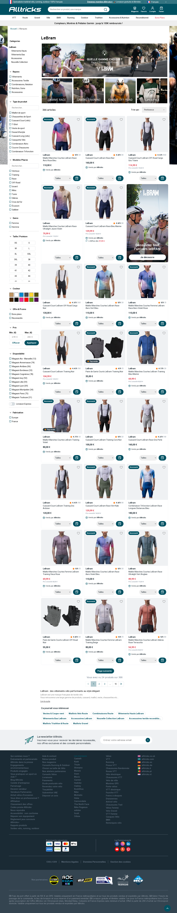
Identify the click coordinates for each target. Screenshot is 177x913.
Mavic (77, 777)
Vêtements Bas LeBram (54, 718)
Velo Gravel (111, 811)
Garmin (77, 780)
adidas (77, 810)
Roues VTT (111, 771)
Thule (77, 764)
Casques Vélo (112, 817)
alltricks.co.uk (148, 756)
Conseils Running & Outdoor (56, 765)
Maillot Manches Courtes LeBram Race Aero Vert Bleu (102, 307)
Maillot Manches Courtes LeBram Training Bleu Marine (146, 372)
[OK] (148, 740)
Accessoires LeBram (81, 718)
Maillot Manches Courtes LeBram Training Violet (61, 441)
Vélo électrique (113, 774)
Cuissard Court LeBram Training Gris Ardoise (58, 507)
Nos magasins (49, 762)
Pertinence (149, 110)
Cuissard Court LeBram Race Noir (100, 158)
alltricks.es (147, 762)
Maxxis (77, 771)
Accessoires (16, 58)
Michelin (78, 795)
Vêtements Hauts (19, 51)
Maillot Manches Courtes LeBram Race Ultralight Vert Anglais (145, 573)
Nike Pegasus (81, 807)
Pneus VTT (111, 765)
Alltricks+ (15, 822)
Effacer (16, 343)
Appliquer (32, 343)
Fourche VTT (112, 792)
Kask (76, 761)
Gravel (37, 18)
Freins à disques (114, 795)
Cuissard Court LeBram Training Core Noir (104, 440)
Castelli (77, 758)
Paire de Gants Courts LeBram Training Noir (104, 371)
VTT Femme (111, 814)
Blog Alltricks (17, 780)
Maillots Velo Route (78, 713)
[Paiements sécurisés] (61, 846)
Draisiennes (112, 798)
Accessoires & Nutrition (119, 18)
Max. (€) (28, 332)
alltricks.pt (147, 771)
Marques (23, 29)
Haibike (77, 783)
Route (25, 18)
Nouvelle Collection (19, 62)
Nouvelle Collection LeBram (110, 718)
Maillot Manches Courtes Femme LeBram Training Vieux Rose (61, 573)
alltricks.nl (147, 774)
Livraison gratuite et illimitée (114, 2)
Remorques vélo (114, 823)
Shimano (78, 767)
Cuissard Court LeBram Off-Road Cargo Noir (60, 307)
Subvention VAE (50, 792)
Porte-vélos (111, 786)
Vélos (108, 756)
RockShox (79, 789)
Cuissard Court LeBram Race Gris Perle (145, 440)
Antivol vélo (111, 801)
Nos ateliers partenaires (54, 771)
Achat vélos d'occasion (22, 795)
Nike (76, 792)
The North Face (81, 804)
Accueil (13, 29)
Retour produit (49, 759)
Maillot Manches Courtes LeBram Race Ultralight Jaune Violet (60, 227)
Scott (76, 813)
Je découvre (147, 257)
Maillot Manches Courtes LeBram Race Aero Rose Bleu (60, 159)
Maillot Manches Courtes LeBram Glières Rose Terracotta (146, 641)
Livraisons (47, 777)
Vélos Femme (112, 808)
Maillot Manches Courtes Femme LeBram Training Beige (104, 641)
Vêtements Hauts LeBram (131, 713)
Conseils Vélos (49, 774)
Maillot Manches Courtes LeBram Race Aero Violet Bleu (102, 573)
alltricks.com (148, 759)
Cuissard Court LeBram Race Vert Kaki (102, 506)
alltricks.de (147, 765)
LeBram (12, 47)
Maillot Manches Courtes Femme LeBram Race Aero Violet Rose (146, 307)
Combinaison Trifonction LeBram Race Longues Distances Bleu (145, 507)
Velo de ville (112, 780)
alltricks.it (146, 768)
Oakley (77, 786)
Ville (48, 18)
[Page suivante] (121, 684)
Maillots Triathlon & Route (55, 723)
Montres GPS (112, 783)
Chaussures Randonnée (117, 768)
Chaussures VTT (114, 777)
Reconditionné (142, 18)
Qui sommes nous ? (20, 756)
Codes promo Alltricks (21, 807)
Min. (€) (12, 332)
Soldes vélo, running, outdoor (25, 828)
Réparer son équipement (22, 816)
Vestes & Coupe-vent (53, 713)
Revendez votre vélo (52, 786)
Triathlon (99, 18)
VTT (14, 18)
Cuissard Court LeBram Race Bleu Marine (103, 226)
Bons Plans (160, 18)
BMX (59, 18)
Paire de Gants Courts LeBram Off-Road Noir (60, 641)
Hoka (76, 798)
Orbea (77, 816)
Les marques (80, 756)
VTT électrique (113, 789)
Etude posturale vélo (52, 783)
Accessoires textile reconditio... (145, 718)
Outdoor (84, 18)
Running (71, 18)
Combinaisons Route (103, 713)
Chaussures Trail (114, 805)
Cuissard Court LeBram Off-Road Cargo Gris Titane (145, 159)
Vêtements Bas (18, 54)
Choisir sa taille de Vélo (53, 768)
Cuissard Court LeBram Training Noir (58, 371)
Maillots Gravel (80, 723)
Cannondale (80, 801)
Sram (76, 774)
